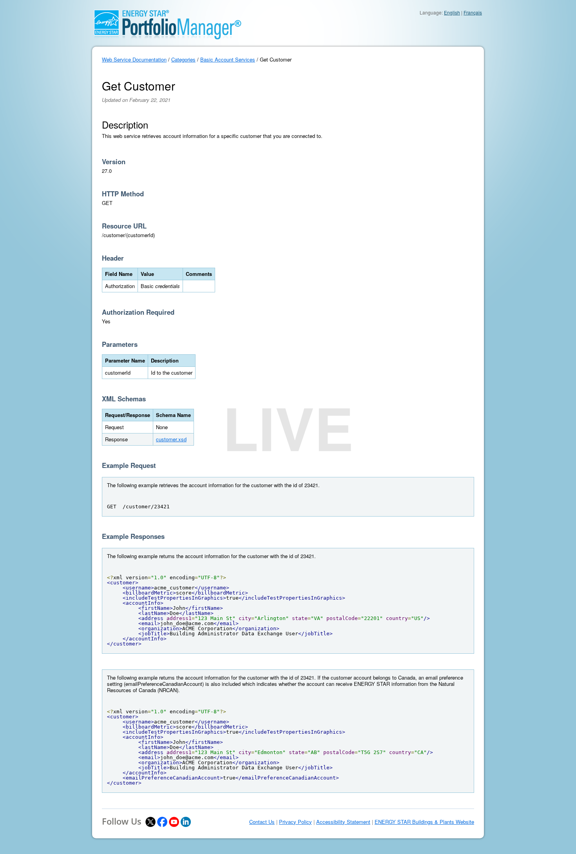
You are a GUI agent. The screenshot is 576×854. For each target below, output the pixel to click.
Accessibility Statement (343, 822)
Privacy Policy (295, 822)
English (452, 12)
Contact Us (262, 822)
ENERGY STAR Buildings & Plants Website (424, 822)
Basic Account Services (227, 59)
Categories (183, 59)
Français (473, 12)
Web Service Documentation (134, 59)
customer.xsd (171, 439)
